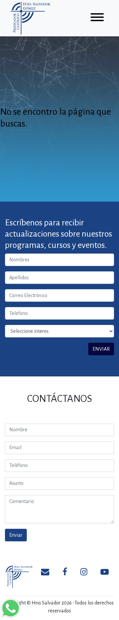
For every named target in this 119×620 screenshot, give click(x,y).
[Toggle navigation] (97, 18)
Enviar (15, 535)
